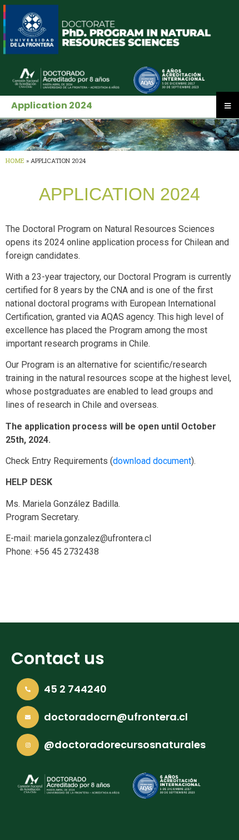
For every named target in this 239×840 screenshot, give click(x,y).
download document (152, 461)
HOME (15, 160)
